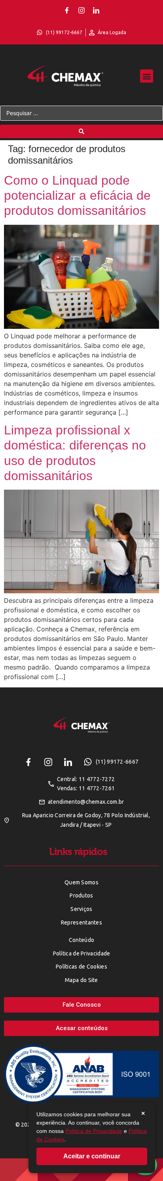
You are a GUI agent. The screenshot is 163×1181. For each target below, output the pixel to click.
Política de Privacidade (93, 1131)
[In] (96, 10)
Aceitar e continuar (91, 1156)
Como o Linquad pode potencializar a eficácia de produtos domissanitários (77, 195)
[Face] (67, 10)
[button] (146, 76)
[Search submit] (81, 131)
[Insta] (81, 10)
